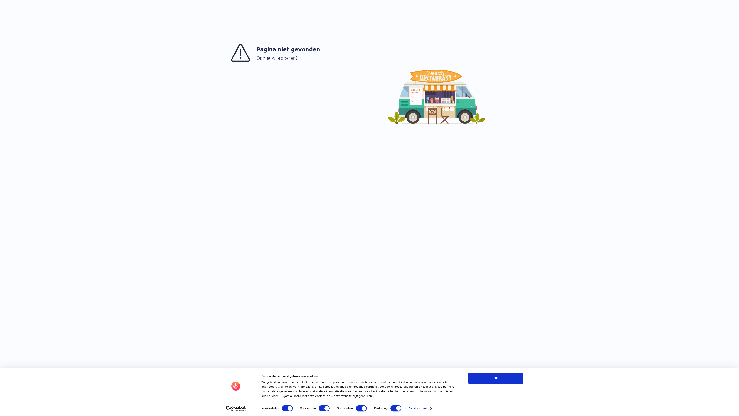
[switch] (324, 408)
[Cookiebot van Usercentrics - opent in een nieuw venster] (236, 408)
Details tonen (417, 408)
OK (496, 378)
